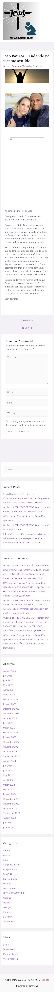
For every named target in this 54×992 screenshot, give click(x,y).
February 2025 (10, 732)
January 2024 (9, 794)
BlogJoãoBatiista (11, 864)
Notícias (7, 898)
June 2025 (8, 723)
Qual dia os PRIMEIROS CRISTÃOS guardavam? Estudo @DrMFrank (25, 643)
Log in (6, 944)
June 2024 (8, 770)
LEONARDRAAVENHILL (14, 893)
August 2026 (9, 671)
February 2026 (10, 699)
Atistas (6, 855)
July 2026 (7, 675)
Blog (5, 860)
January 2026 (9, 704)
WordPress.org (10, 958)
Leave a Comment (12, 66)
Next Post (27, 328)
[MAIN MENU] (48, 21)
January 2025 (9, 737)
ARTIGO (7, 850)
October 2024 (10, 751)
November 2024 (11, 746)
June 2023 (8, 827)
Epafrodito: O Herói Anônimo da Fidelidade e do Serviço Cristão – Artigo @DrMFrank (26, 591)
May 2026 (8, 685)
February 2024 (10, 789)
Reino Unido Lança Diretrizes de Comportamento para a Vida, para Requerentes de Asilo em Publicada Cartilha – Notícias (26, 498)
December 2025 (11, 708)
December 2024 (11, 742)
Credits (45, 979)
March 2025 (9, 727)
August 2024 (9, 761)
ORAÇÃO (7, 907)
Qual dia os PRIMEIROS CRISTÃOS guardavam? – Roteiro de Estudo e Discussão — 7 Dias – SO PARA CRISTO (26, 604)
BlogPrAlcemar (10, 874)
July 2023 (7, 822)
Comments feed (11, 954)
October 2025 (10, 718)
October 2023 (10, 808)
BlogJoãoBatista (11, 869)
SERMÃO (7, 916)
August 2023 (9, 817)
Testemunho (9, 921)
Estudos (7, 883)
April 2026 (8, 689)
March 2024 (9, 784)
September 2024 (11, 756)
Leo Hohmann (10, 888)
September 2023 (11, 813)
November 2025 (11, 713)
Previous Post (27, 320)
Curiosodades (10, 879)
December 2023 (11, 799)
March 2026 (9, 694)
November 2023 (11, 803)
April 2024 (8, 780)
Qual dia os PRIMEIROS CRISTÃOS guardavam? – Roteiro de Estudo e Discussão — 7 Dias (26, 574)
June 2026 (8, 680)
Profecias (7, 912)
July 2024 (7, 765)
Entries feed (9, 949)
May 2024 (8, 775)
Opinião (7, 902)
